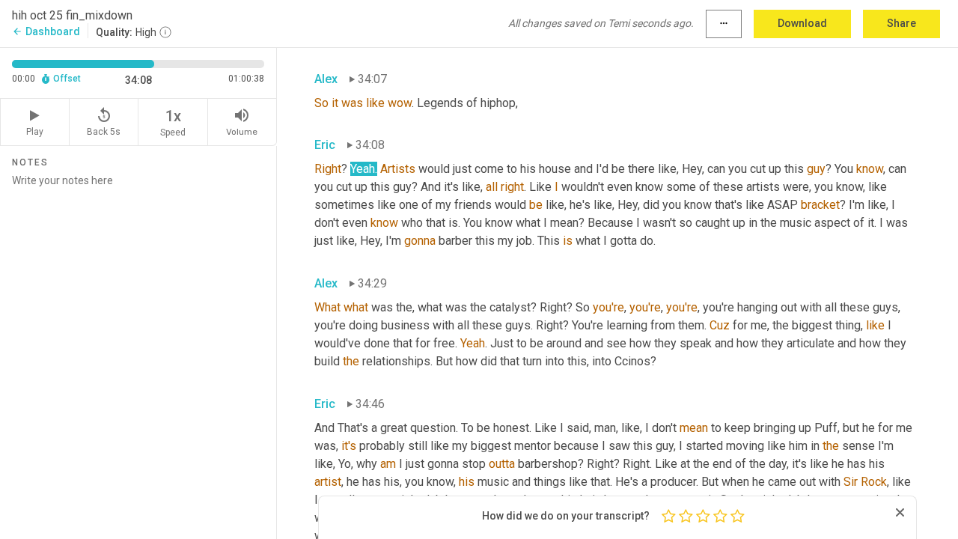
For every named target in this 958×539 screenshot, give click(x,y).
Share (901, 23)
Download (802, 23)
